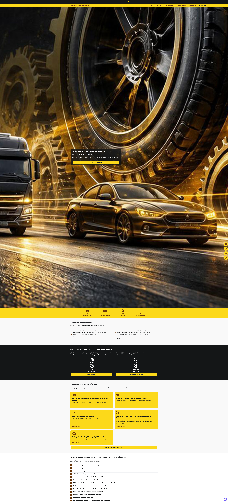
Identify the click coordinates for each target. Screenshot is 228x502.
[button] (91, 400)
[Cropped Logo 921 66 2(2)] (80, 5)
